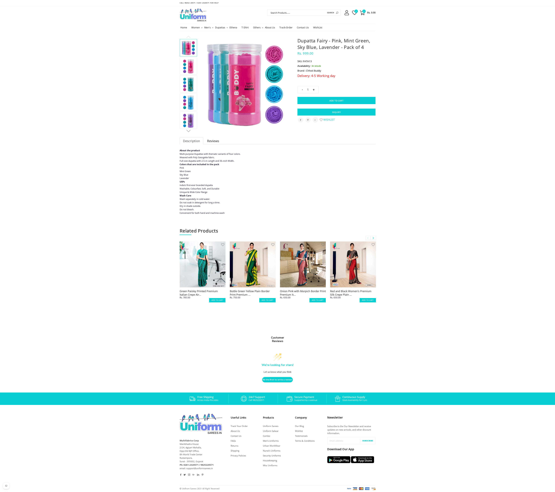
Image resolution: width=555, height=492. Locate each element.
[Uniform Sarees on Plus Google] (194, 475)
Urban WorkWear (271, 445)
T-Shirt (245, 27)
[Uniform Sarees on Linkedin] (198, 475)
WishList (317, 27)
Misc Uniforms (270, 465)
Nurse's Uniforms (271, 450)
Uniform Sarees (270, 426)
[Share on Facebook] (300, 119)
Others (257, 27)
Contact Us (303, 27)
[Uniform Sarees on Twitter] (185, 475)
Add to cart (336, 100)
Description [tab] (191, 141)
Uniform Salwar (271, 431)
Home (183, 27)
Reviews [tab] (213, 141)
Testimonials (301, 435)
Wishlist (329, 119)
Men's (207, 27)
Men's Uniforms (271, 440)
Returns (234, 445)
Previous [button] (188, 37)
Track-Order (286, 27)
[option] (188, 48)
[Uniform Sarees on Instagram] (189, 475)
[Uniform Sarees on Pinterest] (202, 475)
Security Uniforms (272, 455)
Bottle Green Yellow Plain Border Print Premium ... (250, 292)
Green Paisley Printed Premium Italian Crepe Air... (199, 292)
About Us (270, 27)
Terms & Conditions (305, 440)
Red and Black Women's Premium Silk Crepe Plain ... (350, 292)
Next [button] (188, 131)
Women (196, 27)
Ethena (233, 27)
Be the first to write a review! (277, 379)
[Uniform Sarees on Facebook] (181, 475)
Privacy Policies (238, 455)
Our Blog (299, 426)
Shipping (235, 450)
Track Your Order (239, 426)
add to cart (217, 300)
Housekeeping (270, 460)
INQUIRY (336, 112)
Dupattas (220, 27)
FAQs (233, 440)
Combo (266, 435)
